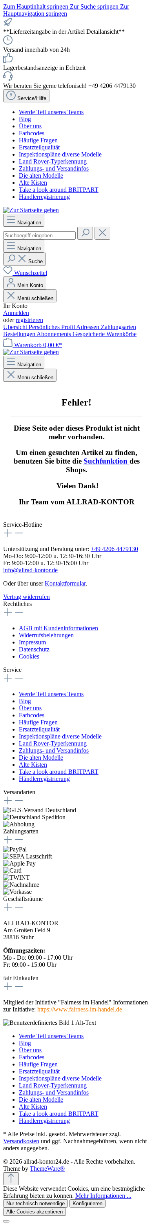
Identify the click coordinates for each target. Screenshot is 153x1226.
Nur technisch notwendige (35, 1203)
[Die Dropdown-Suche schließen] (102, 233)
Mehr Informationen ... (103, 1195)
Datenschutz (34, 649)
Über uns (30, 126)
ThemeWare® (47, 1168)
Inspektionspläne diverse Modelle (60, 154)
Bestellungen (19, 334)
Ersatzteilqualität (39, 147)
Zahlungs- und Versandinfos (54, 168)
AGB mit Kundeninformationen (58, 628)
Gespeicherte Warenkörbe (105, 334)
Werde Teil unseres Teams (51, 112)
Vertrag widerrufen (26, 596)
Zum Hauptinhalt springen (36, 6)
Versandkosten (21, 1141)
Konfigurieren (87, 1203)
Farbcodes (31, 133)
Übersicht (16, 327)
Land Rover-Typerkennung (53, 161)
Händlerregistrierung (44, 196)
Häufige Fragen (38, 140)
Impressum (32, 642)
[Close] (6, 1221)
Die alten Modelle (41, 175)
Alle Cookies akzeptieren (34, 1212)
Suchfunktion (106, 461)
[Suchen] (85, 233)
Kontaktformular (65, 583)
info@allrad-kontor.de (30, 570)
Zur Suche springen (95, 6)
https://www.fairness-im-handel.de (79, 1009)
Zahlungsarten (118, 327)
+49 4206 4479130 (114, 549)
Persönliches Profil (52, 327)
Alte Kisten (33, 182)
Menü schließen (35, 298)
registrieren (29, 320)
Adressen (88, 327)
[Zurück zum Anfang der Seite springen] (11, 1178)
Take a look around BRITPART (58, 189)
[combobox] (39, 235)
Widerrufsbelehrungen (46, 635)
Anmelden (16, 312)
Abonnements (54, 334)
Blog (25, 119)
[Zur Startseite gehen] (31, 210)
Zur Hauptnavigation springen (66, 10)
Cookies (29, 656)
